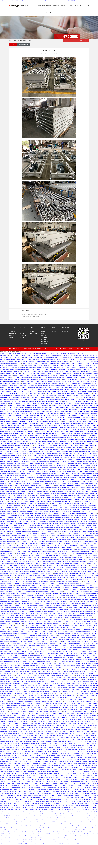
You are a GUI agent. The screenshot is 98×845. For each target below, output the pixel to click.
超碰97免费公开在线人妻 (17, 415)
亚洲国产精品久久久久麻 (87, 603)
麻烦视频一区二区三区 (57, 445)
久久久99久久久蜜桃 (4, 567)
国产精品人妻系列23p (30, 447)
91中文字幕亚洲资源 (38, 477)
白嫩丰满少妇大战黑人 (88, 721)
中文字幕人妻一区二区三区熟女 (42, 469)
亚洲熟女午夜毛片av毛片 (65, 601)
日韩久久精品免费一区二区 (39, 457)
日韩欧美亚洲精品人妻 (25, 669)
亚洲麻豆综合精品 (17, 371)
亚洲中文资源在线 (78, 645)
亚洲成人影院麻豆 (12, 405)
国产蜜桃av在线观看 (65, 439)
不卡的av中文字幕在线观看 (77, 429)
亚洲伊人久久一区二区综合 (45, 417)
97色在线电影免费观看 (63, 501)
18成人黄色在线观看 (30, 361)
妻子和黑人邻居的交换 (33, 571)
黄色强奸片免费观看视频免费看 (47, 581)
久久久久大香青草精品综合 (46, 703)
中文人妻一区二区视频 (83, 597)
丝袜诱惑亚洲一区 (21, 367)
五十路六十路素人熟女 (13, 567)
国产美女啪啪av (43, 675)
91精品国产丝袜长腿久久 (14, 579)
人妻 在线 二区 (71, 375)
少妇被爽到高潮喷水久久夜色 (58, 587)
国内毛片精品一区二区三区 (35, 405)
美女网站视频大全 (78, 661)
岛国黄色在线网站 (61, 629)
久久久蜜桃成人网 (88, 629)
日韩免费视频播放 (48, 415)
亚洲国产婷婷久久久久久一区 (23, 405)
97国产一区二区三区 (7, 509)
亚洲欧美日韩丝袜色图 (26, 719)
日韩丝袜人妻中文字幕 (10, 577)
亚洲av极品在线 (67, 361)
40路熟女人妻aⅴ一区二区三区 (39, 613)
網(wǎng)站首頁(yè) (41, 9)
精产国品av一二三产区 (65, 389)
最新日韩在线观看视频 (85, 619)
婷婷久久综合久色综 (20, 439)
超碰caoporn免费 (65, 641)
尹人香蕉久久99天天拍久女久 (73, 667)
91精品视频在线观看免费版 (42, 395)
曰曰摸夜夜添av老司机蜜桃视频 (84, 621)
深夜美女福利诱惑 (37, 533)
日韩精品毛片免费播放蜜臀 (33, 459)
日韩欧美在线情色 (49, 577)
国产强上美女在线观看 (9, 401)
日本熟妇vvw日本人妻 (72, 607)
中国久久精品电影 (63, 539)
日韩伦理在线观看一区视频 (9, 467)
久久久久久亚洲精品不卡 (80, 727)
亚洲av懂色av (63, 437)
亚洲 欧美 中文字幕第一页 (90, 493)
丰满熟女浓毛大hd (11, 599)
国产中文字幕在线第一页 (92, 375)
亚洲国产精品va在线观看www (47, 567)
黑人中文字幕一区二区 (58, 567)
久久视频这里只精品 (48, 705)
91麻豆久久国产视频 (72, 381)
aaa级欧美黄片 (32, 379)
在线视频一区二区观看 (87, 393)
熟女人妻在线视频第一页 (72, 653)
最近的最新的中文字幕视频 (87, 601)
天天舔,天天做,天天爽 (15, 373)
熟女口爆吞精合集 (50, 555)
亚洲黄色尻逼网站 (89, 367)
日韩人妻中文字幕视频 (19, 581)
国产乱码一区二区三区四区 (58, 481)
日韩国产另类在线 (63, 403)
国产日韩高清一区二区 (78, 369)
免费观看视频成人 (89, 583)
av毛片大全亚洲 (7, 473)
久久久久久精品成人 (69, 625)
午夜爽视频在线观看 (39, 609)
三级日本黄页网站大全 (35, 565)
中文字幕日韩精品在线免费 (7, 359)
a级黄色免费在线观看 (80, 449)
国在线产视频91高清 (46, 489)
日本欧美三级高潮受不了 (22, 737)
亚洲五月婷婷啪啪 (5, 493)
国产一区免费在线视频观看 (14, 403)
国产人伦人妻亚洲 (17, 491)
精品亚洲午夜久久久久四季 (72, 561)
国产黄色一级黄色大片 (73, 743)
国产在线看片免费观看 (86, 525)
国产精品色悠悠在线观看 (61, 745)
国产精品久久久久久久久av (78, 629)
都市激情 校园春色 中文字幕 (63, 575)
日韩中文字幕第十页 (39, 437)
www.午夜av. (78, 389)
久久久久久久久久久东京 (65, 585)
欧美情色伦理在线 (37, 531)
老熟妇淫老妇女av (51, 401)
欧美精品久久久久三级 (80, 495)
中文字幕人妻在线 (79, 391)
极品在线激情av (88, 463)
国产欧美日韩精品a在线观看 (49, 377)
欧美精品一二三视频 (87, 643)
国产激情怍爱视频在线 (81, 575)
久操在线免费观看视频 (19, 369)
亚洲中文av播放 (20, 481)
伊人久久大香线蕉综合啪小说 (26, 621)
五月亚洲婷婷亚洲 (74, 397)
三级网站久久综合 (58, 611)
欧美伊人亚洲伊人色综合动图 (60, 685)
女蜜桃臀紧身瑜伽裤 (71, 721)
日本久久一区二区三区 (62, 607)
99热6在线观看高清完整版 (18, 427)
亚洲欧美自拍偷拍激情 (45, 405)
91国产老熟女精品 (44, 369)
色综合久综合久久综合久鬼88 (80, 483)
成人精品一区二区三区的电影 (85, 371)
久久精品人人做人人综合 (26, 491)
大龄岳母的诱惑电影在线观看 (68, 479)
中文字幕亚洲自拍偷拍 (93, 413)
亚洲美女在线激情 (63, 477)
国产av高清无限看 (43, 585)
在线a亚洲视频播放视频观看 (31, 595)
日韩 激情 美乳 (66, 611)
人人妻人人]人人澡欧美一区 (87, 665)
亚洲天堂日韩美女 (46, 529)
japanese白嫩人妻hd (92, 415)
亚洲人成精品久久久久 (50, 743)
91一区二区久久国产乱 (9, 499)
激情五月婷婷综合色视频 (19, 703)
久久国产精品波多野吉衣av (18, 475)
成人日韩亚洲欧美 (24, 685)
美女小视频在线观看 (90, 549)
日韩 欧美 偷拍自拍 (32, 411)
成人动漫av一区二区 (24, 443)
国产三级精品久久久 (32, 463)
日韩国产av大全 (17, 379)
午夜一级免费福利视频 (30, 469)
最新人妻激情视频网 (31, 453)
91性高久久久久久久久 (28, 375)
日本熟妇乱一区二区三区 (29, 475)
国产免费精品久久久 (30, 511)
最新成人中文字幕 (90, 743)
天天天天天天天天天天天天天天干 (49, 467)
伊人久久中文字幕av (74, 419)
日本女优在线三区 (77, 541)
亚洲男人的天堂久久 (71, 469)
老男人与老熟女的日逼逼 (70, 715)
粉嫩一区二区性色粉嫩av (43, 385)
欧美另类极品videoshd (40, 431)
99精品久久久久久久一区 (88, 697)
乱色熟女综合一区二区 (61, 395)
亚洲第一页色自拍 (14, 735)
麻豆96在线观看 (86, 365)
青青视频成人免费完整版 (39, 673)
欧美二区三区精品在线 (43, 575)
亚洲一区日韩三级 (25, 409)
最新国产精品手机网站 (69, 499)
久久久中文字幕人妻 (45, 591)
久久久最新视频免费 (41, 399)
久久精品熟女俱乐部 (80, 367)
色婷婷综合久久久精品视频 (27, 531)
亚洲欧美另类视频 (83, 551)
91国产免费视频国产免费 (40, 551)
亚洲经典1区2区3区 (6, 665)
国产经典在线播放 (27, 557)
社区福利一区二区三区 (79, 531)
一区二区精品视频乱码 (18, 391)
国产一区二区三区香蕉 (30, 461)
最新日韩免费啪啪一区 (70, 393)
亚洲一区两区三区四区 (44, 381)
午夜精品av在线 (82, 397)
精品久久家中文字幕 (33, 441)
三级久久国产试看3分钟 (24, 561)
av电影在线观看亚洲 (16, 631)
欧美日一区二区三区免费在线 (16, 537)
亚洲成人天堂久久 (13, 511)
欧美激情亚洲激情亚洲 (77, 571)
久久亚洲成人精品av (26, 371)
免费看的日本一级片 (80, 469)
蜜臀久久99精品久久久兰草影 (18, 509)
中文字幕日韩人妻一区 (43, 435)
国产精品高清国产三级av (40, 627)
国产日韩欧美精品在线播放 (75, 601)
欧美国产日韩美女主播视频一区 (70, 467)
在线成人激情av (55, 593)
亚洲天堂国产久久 (36, 585)
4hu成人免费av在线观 (92, 529)
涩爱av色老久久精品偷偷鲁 (43, 451)
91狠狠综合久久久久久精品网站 (21, 689)
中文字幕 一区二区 (9, 741)
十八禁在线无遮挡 (61, 499)
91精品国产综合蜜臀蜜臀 (54, 381)
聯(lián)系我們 (85, 5)
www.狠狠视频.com (12, 615)
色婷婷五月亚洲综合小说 (39, 541)
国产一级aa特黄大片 (56, 721)
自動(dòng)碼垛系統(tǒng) (46, 337)
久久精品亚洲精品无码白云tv (19, 523)
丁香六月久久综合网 (25, 707)
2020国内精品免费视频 (47, 357)
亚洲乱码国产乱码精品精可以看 (17, 613)
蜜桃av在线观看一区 (31, 437)
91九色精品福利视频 (48, 649)
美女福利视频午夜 (59, 603)
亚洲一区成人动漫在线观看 (15, 535)
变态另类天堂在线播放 (82, 557)
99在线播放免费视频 (63, 411)
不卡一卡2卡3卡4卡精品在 (25, 671)
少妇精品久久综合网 (80, 437)
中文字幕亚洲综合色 (76, 565)
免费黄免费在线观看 (51, 359)
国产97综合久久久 (92, 401)
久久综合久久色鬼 (83, 405)
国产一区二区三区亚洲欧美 (76, 673)
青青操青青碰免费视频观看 (33, 659)
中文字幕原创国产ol (80, 493)
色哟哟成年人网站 (3, 377)
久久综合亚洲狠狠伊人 (80, 447)
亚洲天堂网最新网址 (28, 741)
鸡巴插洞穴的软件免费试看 (73, 539)
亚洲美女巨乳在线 (34, 631)
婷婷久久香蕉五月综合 (41, 569)
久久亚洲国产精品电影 (48, 367)
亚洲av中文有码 (64, 375)
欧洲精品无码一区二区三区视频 (22, 493)
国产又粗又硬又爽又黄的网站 (65, 405)
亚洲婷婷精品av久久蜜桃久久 (8, 625)
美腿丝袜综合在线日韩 (67, 581)
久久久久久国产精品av (30, 563)
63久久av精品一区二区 (71, 363)
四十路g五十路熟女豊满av (9, 489)
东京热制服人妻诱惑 (69, 485)
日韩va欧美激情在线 (61, 551)
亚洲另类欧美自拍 (18, 667)
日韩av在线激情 (40, 691)
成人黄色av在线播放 (71, 745)
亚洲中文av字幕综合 (48, 375)
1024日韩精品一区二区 (92, 513)
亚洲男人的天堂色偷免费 (10, 487)
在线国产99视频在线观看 (22, 431)
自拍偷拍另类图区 (12, 501)
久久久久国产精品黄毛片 (25, 377)
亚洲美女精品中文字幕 (14, 459)
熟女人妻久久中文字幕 (56, 693)
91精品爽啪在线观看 (86, 357)
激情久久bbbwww (66, 647)
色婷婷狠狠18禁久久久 (17, 397)
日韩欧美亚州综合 (64, 681)
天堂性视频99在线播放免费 (69, 573)
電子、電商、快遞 (44, 341)
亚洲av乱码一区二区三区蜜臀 (57, 427)
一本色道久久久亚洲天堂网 (13, 377)
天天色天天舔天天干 (25, 373)
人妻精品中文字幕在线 (72, 599)
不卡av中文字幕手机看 (90, 385)
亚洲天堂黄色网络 (88, 473)
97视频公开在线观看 (21, 447)
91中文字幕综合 (25, 701)
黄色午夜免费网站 (10, 703)
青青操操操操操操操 (18, 505)
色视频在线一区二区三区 (82, 415)
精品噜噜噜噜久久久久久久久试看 (79, 707)
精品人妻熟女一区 (15, 433)
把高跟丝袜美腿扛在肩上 (68, 385)
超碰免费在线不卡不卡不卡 (39, 513)
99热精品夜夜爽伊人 (8, 733)
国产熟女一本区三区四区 (25, 421)
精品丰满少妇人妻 (64, 381)
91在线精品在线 (79, 427)
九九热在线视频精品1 (20, 603)
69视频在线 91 (38, 687)
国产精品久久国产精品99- (70, 535)
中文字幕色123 (90, 483)
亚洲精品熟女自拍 (14, 471)
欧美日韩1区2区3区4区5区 (75, 509)
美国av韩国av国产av (28, 369)
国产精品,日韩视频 (5, 679)
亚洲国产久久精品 (42, 571)
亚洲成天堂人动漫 (41, 685)
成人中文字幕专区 (44, 565)
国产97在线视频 (8, 631)
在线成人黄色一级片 (9, 477)
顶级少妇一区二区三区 (27, 721)
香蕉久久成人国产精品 (61, 483)
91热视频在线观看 (25, 419)
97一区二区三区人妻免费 (52, 355)
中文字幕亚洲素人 (38, 619)
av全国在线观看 (4, 431)
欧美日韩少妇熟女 (70, 537)
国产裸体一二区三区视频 (83, 559)
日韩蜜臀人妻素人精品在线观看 (89, 453)
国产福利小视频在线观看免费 (57, 491)
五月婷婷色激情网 (86, 379)
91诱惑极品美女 (61, 597)
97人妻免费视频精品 (15, 421)
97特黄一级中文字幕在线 (69, 365)
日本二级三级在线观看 (74, 359)
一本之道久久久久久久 (57, 357)
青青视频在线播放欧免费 (18, 733)
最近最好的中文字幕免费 (72, 377)
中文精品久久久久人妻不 (53, 411)
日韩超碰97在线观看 (82, 647)
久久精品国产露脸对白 (33, 465)
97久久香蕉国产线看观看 (53, 559)
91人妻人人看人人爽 (11, 623)
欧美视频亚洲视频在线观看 (8, 583)
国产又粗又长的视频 (62, 599)
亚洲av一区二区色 (54, 537)
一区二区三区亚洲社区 (14, 451)
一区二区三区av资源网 (58, 391)
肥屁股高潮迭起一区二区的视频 (62, 471)
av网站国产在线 (67, 487)
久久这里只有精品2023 (92, 405)
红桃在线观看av (25, 559)
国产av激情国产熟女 (31, 495)
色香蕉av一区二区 (61, 621)
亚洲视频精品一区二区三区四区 (24, 565)
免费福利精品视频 (54, 405)
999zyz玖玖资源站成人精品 (45, 387)
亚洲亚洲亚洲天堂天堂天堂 (66, 435)
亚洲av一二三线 (83, 425)
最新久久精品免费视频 (43, 539)
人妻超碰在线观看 (90, 637)
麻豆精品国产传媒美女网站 (77, 703)
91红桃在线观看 (71, 495)
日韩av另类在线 (76, 455)
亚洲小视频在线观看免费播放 (39, 391)
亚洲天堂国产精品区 (46, 383)
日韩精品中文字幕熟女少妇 (86, 487)
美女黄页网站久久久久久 (72, 461)
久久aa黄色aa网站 (54, 621)
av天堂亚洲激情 (90, 595)
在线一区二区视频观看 (40, 709)
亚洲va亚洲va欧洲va (52, 395)
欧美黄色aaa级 (6, 367)
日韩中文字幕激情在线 (65, 387)
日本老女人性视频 (16, 435)
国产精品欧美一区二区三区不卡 (51, 495)
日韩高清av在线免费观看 (46, 697)
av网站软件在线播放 (17, 381)
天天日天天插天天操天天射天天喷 (21, 465)
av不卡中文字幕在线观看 (19, 587)
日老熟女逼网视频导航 (32, 685)
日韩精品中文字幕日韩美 (40, 447)
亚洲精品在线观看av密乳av (67, 357)
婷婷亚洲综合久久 (74, 687)
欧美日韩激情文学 (60, 467)
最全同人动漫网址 (47, 733)
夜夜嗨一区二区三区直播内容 (78, 505)
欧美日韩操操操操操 (21, 511)
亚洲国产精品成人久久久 (29, 429)
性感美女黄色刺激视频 (32, 691)
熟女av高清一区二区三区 (28, 415)
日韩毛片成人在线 (70, 483)
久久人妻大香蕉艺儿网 (70, 437)
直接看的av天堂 (84, 615)
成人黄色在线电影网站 (67, 457)
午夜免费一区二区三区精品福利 (71, 587)
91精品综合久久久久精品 (41, 563)
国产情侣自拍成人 (39, 439)
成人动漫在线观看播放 (58, 361)
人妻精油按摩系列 (32, 443)
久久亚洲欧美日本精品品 (33, 643)
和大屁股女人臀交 (69, 369)
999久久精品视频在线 (50, 603)
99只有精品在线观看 (54, 403)
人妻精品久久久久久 (26, 521)
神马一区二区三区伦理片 (19, 393)
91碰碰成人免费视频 (21, 455)
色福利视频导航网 (16, 395)
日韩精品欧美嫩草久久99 (5, 515)
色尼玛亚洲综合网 (71, 609)
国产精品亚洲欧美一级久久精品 (14, 483)
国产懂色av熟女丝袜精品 (68, 709)
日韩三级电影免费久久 (71, 493)
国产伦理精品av (84, 421)
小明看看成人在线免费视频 (7, 381)
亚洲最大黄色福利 (62, 493)
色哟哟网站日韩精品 (18, 423)
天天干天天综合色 (8, 383)
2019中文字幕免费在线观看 (36, 433)
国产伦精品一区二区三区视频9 (82, 363)
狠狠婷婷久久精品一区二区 (66, 649)
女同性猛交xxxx (86, 715)
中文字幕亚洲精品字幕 (16, 541)
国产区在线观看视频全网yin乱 (17, 445)
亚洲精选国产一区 (11, 503)
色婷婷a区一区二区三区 (30, 523)
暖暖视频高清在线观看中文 (30, 569)
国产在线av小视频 (25, 417)
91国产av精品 (26, 605)
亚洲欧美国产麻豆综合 (20, 695)
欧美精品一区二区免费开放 (45, 373)
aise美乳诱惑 (32, 497)
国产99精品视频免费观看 (47, 481)
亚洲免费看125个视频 (4, 683)
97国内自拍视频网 (26, 407)
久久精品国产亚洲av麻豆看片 (46, 693)
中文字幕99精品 (57, 631)
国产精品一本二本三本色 (65, 423)
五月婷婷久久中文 (16, 653)
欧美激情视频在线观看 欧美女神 (25, 633)
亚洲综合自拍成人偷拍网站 (7, 365)
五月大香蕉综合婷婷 (5, 671)
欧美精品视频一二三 (90, 381)
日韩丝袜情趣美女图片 (16, 719)
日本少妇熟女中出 (12, 481)
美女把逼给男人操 (91, 563)
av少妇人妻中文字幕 (77, 685)
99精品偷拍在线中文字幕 (51, 551)
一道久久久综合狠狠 (36, 593)
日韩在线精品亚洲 (16, 389)
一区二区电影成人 (34, 363)
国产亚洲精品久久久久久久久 (80, 485)
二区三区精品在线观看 (60, 571)
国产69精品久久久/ (52, 557)
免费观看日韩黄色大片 (28, 589)
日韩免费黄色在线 (82, 687)
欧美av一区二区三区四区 (53, 371)
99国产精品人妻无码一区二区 (43, 681)
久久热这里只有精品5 (74, 373)
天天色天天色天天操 (87, 369)
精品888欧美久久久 (57, 505)
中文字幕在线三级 (31, 607)
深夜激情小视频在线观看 (82, 423)
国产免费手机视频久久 (20, 569)
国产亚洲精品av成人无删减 (15, 409)
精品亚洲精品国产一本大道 (11, 507)
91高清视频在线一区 (90, 527)
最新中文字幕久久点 (28, 573)
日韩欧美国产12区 (65, 519)
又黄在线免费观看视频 (65, 373)
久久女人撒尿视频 (52, 487)
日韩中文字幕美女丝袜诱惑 (61, 613)
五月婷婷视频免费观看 (40, 461)
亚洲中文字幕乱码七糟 (4, 451)
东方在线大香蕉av (35, 693)
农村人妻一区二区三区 (61, 545)
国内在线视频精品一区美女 (69, 567)
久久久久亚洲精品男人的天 (18, 595)
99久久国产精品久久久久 (88, 543)
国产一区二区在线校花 (20, 543)
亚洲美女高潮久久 (11, 597)
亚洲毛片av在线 (76, 677)
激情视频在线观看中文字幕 (24, 725)
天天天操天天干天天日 (82, 545)
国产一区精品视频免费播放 (69, 391)
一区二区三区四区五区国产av (60, 667)
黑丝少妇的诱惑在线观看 (50, 745)
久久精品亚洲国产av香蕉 (18, 527)
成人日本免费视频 (19, 597)
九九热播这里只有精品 (20, 489)
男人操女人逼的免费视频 (30, 611)
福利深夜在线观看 (79, 393)
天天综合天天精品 (39, 453)
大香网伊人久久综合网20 (80, 527)
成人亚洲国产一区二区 (65, 451)
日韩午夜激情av (30, 553)
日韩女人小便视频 (7, 373)
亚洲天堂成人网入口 (75, 425)
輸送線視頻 (78, 5)
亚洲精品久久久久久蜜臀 (8, 713)
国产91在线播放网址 (34, 539)
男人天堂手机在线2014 (15, 413)
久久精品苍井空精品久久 (18, 741)
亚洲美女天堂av (89, 687)
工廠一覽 (11, 337)
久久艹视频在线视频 (54, 527)
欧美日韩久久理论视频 (58, 407)
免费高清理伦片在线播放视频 (14, 669)
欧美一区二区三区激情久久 (60, 461)
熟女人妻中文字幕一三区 (63, 637)
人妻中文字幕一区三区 (16, 383)
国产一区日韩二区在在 (48, 379)
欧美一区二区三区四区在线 (53, 441)
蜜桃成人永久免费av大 (53, 713)
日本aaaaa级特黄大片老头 (65, 441)
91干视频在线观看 (47, 439)
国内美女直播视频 (50, 595)
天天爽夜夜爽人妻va (83, 539)
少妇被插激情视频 (36, 703)
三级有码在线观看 (5, 511)
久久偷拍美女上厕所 (78, 357)
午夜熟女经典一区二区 (78, 503)
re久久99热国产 (21, 525)
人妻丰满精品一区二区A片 (50, 431)
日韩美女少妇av (91, 439)
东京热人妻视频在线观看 (37, 481)
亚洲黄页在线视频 (12, 643)
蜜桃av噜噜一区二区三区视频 (41, 731)
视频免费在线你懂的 (91, 667)
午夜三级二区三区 (20, 501)
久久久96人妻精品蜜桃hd (84, 431)
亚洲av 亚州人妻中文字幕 (51, 525)
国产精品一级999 (52, 365)
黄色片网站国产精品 (56, 439)
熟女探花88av (29, 529)
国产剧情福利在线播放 (7, 475)
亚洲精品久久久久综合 (17, 365)
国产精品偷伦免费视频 (68, 541)
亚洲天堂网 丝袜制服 (61, 363)
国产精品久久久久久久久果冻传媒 (87, 359)
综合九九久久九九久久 (83, 361)
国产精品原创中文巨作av (90, 723)
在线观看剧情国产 (56, 437)
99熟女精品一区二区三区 (50, 639)
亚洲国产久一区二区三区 (82, 439)
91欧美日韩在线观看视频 (5, 555)
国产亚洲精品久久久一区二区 (29, 625)
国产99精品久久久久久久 (55, 681)
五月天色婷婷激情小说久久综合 (33, 679)
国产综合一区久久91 (40, 639)
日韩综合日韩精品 (50, 361)
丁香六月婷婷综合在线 (20, 577)
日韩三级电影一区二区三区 (37, 633)
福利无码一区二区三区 (48, 505)
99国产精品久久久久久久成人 (42, 699)
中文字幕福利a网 (57, 519)
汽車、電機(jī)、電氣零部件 (46, 339)
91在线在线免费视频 (56, 387)
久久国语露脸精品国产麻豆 (49, 397)
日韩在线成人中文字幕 (16, 417)
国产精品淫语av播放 (77, 421)
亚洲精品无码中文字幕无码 (78, 511)
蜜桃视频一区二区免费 (37, 479)
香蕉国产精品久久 (50, 521)
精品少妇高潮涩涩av (27, 519)
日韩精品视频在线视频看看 (80, 459)
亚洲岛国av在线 (5, 635)
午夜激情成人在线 (10, 391)
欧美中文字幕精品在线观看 (65, 679)
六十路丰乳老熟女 (45, 739)
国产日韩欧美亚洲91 (31, 711)
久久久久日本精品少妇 (9, 437)
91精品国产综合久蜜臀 (65, 657)
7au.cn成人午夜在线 (76, 619)
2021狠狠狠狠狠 (45, 687)
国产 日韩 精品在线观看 (61, 683)
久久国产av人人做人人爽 (30, 729)
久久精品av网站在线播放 (19, 425)
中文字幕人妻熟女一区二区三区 (91, 553)
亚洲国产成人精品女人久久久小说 (78, 717)
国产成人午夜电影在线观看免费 (77, 569)
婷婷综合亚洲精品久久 (16, 657)
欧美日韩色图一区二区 (51, 651)
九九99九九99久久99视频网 (83, 585)
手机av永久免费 (58, 433)
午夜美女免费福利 (19, 599)
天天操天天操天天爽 (11, 399)
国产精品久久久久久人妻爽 (42, 411)
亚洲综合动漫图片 (56, 409)
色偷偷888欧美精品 (46, 491)
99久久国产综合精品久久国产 (89, 417)
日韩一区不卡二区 (72, 637)
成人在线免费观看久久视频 (32, 451)
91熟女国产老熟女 (93, 383)
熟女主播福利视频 (72, 575)
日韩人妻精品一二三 (11, 553)
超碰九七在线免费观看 (10, 543)
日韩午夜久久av (56, 449)
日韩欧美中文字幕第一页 (18, 589)
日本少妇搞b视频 (83, 521)
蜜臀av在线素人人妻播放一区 (47, 425)
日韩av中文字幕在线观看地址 (37, 421)
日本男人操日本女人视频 (72, 545)
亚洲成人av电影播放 (66, 433)
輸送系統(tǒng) (23, 333)
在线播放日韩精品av (49, 391)
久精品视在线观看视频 (34, 381)
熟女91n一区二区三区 (59, 719)
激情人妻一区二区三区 (27, 537)
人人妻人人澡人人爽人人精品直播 (11, 639)
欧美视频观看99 (81, 467)
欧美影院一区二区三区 (61, 729)
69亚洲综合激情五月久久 (22, 463)
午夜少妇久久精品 (64, 449)
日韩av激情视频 (29, 487)
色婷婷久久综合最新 (31, 705)
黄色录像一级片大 (50, 677)
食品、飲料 (43, 335)
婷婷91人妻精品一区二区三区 (19, 359)
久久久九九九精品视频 (62, 635)
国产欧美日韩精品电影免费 (49, 609)
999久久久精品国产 (29, 583)
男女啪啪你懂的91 (73, 641)
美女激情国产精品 (9, 491)
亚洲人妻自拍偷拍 (25, 381)
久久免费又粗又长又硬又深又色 (18, 461)
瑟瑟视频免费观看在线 (85, 395)
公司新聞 (29, 40)
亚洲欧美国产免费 (28, 613)
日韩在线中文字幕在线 (35, 387)
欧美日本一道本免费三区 (70, 675)
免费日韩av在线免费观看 (70, 583)
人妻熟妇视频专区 (58, 563)
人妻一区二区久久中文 (43, 499)
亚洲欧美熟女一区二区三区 (29, 449)
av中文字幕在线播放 (67, 491)
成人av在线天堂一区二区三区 (25, 677)
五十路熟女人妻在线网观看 (36, 407)
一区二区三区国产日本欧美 (13, 627)
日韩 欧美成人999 (60, 487)
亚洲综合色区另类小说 (18, 375)
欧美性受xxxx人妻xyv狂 (16, 555)
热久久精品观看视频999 (11, 439)
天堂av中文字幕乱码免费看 (45, 427)
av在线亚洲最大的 (29, 455)
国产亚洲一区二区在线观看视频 (66, 417)
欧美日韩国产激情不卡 (85, 465)
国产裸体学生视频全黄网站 (35, 409)
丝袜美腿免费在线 (78, 365)
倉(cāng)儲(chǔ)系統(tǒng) (25, 335)
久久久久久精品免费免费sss (16, 497)
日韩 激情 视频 (69, 629)
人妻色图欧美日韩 (50, 497)
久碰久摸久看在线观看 (36, 567)
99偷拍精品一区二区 (57, 641)
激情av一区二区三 (70, 531)
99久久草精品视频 (73, 439)
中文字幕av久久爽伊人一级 (24, 433)
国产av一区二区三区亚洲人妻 (40, 553)
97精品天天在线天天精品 (45, 503)
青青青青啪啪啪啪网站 (91, 707)
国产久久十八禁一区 (43, 401)
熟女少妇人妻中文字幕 (22, 551)
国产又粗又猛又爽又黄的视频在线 (71, 591)
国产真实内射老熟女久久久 (55, 643)
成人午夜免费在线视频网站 (56, 479)
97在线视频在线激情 (67, 707)
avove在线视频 (52, 385)
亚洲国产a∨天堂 (56, 389)
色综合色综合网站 (82, 419)
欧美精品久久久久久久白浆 (54, 463)
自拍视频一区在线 (89, 457)
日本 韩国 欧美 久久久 (90, 447)
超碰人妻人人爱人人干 (16, 593)
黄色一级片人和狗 (39, 523)
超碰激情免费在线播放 (30, 367)
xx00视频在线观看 (55, 697)
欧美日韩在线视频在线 (86, 649)
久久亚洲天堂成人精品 (68, 669)
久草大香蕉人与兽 (55, 417)
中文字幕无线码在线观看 (76, 401)
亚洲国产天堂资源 (5, 539)
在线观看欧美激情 (36, 721)
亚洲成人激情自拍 (56, 657)
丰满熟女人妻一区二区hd (51, 729)
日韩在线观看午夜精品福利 (88, 471)
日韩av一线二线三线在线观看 (77, 441)
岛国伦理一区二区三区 (23, 471)
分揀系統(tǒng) (23, 337)
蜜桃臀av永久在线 (51, 531)
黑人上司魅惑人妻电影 (59, 569)
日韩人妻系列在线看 (45, 679)
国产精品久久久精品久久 (34, 417)
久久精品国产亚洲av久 (83, 513)
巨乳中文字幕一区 (27, 481)
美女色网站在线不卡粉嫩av (40, 651)
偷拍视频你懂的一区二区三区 (51, 413)
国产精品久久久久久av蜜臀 (70, 367)
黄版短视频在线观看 (37, 589)
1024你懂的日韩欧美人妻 (43, 441)
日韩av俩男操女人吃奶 (11, 715)
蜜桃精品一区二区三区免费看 (48, 433)
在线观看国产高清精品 (10, 513)
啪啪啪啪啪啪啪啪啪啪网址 (53, 477)
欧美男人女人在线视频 (18, 449)
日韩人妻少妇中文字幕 (75, 387)
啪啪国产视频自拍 (54, 735)
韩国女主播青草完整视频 (16, 419)
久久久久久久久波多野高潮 (61, 609)
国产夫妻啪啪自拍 (61, 459)
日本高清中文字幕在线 (7, 389)
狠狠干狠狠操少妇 (34, 521)
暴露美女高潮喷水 (53, 739)
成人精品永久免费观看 (17, 407)
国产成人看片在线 (50, 569)
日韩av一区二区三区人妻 (7, 397)
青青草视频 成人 (70, 503)
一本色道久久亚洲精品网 (80, 631)
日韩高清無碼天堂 (9, 559)
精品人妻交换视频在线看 (77, 379)
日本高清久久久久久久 (40, 625)
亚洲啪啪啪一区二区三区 (26, 593)
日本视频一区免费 (58, 521)
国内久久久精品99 (54, 529)
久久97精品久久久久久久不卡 (56, 645)
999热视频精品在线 (34, 605)
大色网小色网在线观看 (34, 403)
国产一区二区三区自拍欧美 (89, 391)
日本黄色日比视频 (8, 395)
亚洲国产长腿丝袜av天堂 (92, 713)
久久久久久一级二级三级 (74, 711)
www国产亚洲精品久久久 (87, 661)
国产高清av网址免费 (33, 701)
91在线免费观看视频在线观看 (39, 583)
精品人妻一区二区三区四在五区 (63, 419)
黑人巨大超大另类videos (9, 393)
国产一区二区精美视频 (34, 419)
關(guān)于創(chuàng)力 (49, 9)
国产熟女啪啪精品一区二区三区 (89, 737)
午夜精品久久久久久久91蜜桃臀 (33, 503)
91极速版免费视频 (82, 451)
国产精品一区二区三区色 (44, 403)
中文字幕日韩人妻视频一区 (84, 741)
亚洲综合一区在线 (31, 551)
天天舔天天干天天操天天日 (53, 515)
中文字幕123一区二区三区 (77, 697)
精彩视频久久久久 (5, 729)
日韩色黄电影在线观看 (57, 453)
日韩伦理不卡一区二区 (75, 487)
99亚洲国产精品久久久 (33, 435)
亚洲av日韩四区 (46, 645)
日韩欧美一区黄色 (49, 685)
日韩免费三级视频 (35, 675)
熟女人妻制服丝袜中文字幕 (74, 383)
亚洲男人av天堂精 (40, 587)
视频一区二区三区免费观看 (55, 429)
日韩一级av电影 (55, 501)
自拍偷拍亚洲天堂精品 (49, 535)
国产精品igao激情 (24, 535)
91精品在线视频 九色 (66, 673)
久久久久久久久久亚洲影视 (31, 359)
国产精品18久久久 (76, 663)
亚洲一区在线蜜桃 (38, 511)
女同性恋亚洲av (57, 399)
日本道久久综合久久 (76, 691)
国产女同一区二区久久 (28, 445)
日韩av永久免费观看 (36, 697)
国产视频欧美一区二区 (85, 691)
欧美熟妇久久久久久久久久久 (26, 745)
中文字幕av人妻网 (21, 729)
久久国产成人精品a (71, 651)
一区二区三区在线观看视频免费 (55, 443)
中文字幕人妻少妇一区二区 (90, 717)
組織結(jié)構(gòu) (12, 333)
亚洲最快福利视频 (31, 431)
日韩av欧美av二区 (88, 469)
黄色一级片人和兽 (10, 369)
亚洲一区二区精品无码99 (83, 413)
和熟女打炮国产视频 (86, 523)
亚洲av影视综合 (46, 421)
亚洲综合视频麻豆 (62, 469)
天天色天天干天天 (23, 627)
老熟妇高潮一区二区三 (86, 445)
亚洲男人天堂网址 (37, 581)
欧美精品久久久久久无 (20, 399)
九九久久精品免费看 (81, 381)
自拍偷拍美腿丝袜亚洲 (68, 525)
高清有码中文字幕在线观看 (60, 377)
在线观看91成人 (93, 407)
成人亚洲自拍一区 (77, 623)
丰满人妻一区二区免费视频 (71, 415)
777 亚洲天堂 (25, 499)
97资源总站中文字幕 (49, 513)
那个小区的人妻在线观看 (33, 689)
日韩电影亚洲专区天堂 (12, 709)
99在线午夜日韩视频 (4, 643)
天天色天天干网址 (52, 545)
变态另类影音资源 (61, 517)
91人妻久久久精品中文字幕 (54, 687)
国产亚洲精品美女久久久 (12, 361)
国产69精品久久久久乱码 (43, 707)
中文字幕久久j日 (60, 365)
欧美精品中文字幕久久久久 (70, 589)
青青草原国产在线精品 (84, 355)
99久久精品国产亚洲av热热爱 (7, 379)
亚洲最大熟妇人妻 (73, 507)
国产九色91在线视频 (62, 713)
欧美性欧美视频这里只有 (30, 439)
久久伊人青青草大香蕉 (13, 355)
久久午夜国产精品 (90, 699)
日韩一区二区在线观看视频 (38, 599)
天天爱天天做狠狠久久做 (31, 635)
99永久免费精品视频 (92, 423)
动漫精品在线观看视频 (50, 461)
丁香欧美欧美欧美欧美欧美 (28, 667)
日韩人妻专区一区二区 (37, 529)
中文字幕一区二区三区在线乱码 (35, 467)
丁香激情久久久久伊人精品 (57, 523)
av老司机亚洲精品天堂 (57, 379)
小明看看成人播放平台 (69, 517)
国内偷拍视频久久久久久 (77, 581)
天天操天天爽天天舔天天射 (49, 719)
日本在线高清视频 (61, 369)
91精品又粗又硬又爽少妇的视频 (40, 483)
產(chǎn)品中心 (56, 5)
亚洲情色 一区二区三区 (66, 429)
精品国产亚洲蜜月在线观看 (79, 385)
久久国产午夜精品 (43, 419)
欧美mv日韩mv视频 (16, 659)
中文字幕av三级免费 (93, 409)
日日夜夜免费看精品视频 (36, 549)
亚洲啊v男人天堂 (61, 355)
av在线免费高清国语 (66, 555)
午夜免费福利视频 (28, 425)
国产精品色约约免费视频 (29, 609)
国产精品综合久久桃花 (59, 425)
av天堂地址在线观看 (24, 395)
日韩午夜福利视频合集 (81, 547)
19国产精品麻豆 (32, 555)
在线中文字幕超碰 (87, 429)
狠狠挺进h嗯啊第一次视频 (59, 589)
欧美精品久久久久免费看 (37, 491)
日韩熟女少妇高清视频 (84, 387)
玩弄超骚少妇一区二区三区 (8, 645)
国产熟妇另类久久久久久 (62, 431)
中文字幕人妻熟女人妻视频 (68, 603)
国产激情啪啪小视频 (79, 517)
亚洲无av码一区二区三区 (59, 367)
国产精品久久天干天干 (91, 589)
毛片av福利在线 (68, 619)
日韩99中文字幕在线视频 (9, 457)
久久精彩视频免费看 (91, 521)
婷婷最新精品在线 (69, 665)
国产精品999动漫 (3, 385)
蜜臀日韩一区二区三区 (81, 535)
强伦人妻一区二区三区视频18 (39, 641)
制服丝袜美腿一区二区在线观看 (59, 695)
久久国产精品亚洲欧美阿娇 (64, 515)
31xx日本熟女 (66, 743)
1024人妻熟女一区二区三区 (60, 561)
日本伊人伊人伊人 (32, 413)
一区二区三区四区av (47, 453)
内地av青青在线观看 (29, 513)
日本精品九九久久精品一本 (39, 577)
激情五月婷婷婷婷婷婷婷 (28, 673)
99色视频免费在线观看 (11, 737)
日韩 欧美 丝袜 (36, 741)
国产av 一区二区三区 (43, 517)
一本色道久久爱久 (19, 429)
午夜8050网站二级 (22, 563)
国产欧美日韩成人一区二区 (27, 541)
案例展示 (71, 5)
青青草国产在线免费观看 (53, 475)
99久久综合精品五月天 (40, 495)
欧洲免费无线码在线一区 (8, 375)
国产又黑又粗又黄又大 (87, 427)
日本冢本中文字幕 (59, 541)
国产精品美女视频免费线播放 (10, 441)
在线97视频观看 (10, 449)
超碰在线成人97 (28, 615)
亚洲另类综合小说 (69, 677)
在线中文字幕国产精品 (40, 449)
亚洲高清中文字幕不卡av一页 (36, 669)
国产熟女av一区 (59, 397)
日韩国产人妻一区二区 (38, 653)
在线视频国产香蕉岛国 (14, 743)
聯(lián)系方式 (65, 331)
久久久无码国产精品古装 (81, 651)
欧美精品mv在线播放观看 (83, 611)
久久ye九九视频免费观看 (36, 473)
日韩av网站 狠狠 (86, 679)
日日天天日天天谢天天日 (43, 465)
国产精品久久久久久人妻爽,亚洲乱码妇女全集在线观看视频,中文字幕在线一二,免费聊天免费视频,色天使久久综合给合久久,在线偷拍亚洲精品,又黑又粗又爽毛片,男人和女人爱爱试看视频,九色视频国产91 (41, 0)
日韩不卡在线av (52, 699)
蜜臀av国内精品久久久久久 (47, 407)
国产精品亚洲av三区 (80, 403)
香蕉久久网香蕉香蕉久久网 (72, 513)
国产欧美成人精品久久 (45, 533)
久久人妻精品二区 (23, 705)
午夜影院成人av (5, 519)
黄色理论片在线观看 (39, 367)
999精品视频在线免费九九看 (91, 397)
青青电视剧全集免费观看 (52, 597)
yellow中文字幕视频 (17, 521)
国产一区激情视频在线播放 (53, 585)
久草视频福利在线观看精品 (20, 437)
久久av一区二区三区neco (23, 507)
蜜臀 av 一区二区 (84, 409)
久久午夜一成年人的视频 (8, 681)
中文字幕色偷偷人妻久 (58, 709)
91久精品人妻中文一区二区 (18, 479)
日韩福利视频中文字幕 (49, 667)
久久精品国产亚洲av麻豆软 (24, 545)
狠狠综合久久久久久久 (91, 547)
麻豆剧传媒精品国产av (8, 371)
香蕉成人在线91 (60, 525)
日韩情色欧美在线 (48, 673)
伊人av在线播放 (49, 711)
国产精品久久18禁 (9, 595)
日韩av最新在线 (85, 571)
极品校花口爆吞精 (23, 459)
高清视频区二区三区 (29, 393)
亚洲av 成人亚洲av (56, 375)
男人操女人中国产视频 (15, 665)
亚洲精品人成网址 (6, 471)
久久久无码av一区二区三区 (53, 507)
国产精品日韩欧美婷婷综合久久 (29, 365)
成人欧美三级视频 (72, 501)
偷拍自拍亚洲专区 (31, 485)
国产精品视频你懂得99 (19, 727)
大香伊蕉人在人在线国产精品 (37, 389)
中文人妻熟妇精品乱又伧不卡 (7, 465)
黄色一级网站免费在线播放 (10, 447)
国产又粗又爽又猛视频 (9, 423)
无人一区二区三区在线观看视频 (25, 517)
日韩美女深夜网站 (44, 545)
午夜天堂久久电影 (10, 573)
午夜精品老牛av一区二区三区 (67, 511)
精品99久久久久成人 (37, 489)
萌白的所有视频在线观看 (25, 389)
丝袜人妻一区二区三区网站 (29, 731)
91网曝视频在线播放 (47, 523)
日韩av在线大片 (19, 515)
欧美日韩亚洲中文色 (72, 529)
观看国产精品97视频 (39, 429)
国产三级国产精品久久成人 (67, 633)
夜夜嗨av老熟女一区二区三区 (37, 719)
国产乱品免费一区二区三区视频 (75, 471)
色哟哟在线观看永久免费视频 (36, 377)
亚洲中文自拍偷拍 (54, 503)
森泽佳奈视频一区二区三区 (47, 589)
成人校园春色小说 (76, 521)
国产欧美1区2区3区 (66, 445)
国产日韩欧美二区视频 (20, 487)
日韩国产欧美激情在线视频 (86, 519)
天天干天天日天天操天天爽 (83, 507)
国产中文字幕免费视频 (6, 421)
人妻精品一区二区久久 (16, 363)
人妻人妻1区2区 (20, 609)
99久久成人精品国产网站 (80, 399)
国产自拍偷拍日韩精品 (42, 359)
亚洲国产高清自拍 (80, 641)
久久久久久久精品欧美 (81, 589)
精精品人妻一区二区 (55, 601)
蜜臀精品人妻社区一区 (37, 357)
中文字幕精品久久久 (4, 355)
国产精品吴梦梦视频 (46, 537)
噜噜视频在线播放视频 (15, 473)
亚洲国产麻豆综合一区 (33, 559)
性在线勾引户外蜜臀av (76, 497)
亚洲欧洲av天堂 (73, 423)
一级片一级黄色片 (7, 705)
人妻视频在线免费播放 (53, 469)
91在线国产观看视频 (53, 369)
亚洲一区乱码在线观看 (52, 637)
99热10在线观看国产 (13, 575)
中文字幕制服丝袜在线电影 (59, 393)
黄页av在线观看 (58, 633)
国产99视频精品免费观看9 (39, 393)
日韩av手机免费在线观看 (92, 587)
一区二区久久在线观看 (18, 557)
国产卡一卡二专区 (59, 743)
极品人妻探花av (43, 725)
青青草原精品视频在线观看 (38, 573)
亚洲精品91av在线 (71, 613)
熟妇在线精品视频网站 (63, 495)
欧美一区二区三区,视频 (33, 507)
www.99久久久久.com (80, 627)
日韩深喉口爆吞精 (64, 631)
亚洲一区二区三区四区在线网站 (37, 397)
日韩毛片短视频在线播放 (12, 565)
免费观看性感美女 (21, 361)
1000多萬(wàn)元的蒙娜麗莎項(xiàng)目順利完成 (36, 314)
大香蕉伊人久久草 (3, 599)
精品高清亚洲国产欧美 (78, 617)
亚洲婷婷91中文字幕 (86, 729)
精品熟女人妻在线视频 (12, 607)
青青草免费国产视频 (81, 461)
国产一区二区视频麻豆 (25, 631)
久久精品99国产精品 (24, 435)
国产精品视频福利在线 (16, 531)
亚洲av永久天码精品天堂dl (67, 489)
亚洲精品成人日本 (46, 479)
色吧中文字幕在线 (29, 489)
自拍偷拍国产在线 (20, 651)
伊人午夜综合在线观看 (71, 579)
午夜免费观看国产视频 (11, 463)
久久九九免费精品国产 (25, 739)
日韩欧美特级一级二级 (60, 661)
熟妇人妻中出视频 (93, 565)
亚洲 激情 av (13, 515)
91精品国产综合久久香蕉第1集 (28, 723)
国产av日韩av (84, 563)
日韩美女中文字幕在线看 (31, 399)
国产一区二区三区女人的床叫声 (72, 355)
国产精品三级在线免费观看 (68, 645)
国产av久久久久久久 (76, 409)
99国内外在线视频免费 (27, 357)
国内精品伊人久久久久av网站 (80, 375)
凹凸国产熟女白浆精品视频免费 (73, 395)
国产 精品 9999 (57, 435)
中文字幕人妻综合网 (36, 591)
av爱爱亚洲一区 (65, 383)
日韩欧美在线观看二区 (28, 457)
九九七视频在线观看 (84, 383)
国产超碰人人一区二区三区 (35, 561)
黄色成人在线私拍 (61, 473)
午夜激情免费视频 (36, 369)
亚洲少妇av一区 (85, 401)
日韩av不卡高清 (59, 359)
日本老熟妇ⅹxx (12, 635)
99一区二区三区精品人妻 (85, 373)
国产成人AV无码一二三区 (25, 549)
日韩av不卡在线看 (92, 515)
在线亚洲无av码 (23, 451)
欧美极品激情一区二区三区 (41, 597)
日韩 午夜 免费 (46, 429)
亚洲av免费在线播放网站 (56, 383)
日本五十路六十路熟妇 (81, 477)
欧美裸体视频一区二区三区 (54, 565)
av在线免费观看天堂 (49, 399)
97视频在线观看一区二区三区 (25, 567)
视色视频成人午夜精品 (4, 409)
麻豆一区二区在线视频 (55, 689)
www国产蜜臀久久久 (28, 599)
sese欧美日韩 (45, 477)
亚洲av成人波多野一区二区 (9, 571)
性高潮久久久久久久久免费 (30, 587)
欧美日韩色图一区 (33, 743)
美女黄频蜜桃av (90, 651)
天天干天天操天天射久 (64, 507)
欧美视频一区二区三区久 (38, 415)
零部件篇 (21, 331)
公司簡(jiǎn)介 (12, 331)
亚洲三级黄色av (23, 485)
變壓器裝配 (43, 333)
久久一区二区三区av (49, 393)
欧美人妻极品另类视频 (67, 421)
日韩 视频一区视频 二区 (73, 559)
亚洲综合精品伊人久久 (65, 533)
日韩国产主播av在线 (7, 611)
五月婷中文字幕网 (49, 449)
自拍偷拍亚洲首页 (35, 557)
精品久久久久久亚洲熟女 (20, 687)
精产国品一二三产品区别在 (42, 443)
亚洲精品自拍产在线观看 (55, 451)
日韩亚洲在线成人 (24, 601)
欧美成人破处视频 (69, 455)
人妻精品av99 (67, 569)
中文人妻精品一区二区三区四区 (50, 635)
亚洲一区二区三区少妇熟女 (67, 671)
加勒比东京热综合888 (71, 403)
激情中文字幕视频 (56, 617)
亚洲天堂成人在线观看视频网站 (71, 597)
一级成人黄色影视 (63, 463)
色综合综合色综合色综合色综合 (31, 575)
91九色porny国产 (22, 355)
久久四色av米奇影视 (46, 623)
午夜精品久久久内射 (18, 499)
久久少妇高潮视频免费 (8, 521)
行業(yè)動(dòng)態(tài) (23, 44)
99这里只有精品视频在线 (90, 437)
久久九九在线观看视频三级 (16, 357)
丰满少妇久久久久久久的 (60, 677)
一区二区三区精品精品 (80, 745)
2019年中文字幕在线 (53, 493)
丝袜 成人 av (72, 389)
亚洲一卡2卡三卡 (34, 385)
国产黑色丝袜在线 (50, 553)
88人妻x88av (51, 435)
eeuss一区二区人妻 (69, 473)
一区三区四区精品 (74, 361)
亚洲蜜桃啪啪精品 (25, 379)
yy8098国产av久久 (29, 695)
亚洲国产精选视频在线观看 (62, 557)
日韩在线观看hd (12, 493)
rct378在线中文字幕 (59, 737)
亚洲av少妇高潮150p (7, 363)
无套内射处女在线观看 (41, 595)
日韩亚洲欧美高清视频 (43, 701)
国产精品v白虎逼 (25, 497)
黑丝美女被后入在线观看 (22, 691)
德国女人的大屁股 (48, 445)
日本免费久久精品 (29, 355)
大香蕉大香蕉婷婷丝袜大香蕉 (73, 683)
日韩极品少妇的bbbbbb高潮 (90, 495)
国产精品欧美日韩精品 (50, 447)
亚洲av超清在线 (21, 575)
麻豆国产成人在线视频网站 (86, 663)
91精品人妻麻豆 (46, 509)
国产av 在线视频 (3, 399)
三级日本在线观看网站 (58, 457)
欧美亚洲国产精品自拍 (84, 635)
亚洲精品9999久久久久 (83, 561)
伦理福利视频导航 (90, 605)
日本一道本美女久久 (19, 457)
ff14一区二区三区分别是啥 (82, 705)
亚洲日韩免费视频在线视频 (40, 361)
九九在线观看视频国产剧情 (57, 605)
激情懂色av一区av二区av (60, 485)
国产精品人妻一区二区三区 (20, 529)
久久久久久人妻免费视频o (76, 555)
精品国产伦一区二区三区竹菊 (27, 483)
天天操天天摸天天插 (57, 717)
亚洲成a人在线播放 (43, 459)
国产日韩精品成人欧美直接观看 (55, 647)
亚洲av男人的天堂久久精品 (16, 661)
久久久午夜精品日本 (28, 391)
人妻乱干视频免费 (72, 449)
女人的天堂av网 (69, 571)
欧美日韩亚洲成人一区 (57, 691)
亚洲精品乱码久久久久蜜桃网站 (58, 415)
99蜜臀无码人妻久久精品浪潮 (15, 533)
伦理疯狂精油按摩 (39, 645)
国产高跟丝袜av (67, 425)
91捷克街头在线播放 (43, 363)
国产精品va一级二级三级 (41, 607)
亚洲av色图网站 (54, 473)
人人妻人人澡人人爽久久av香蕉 (68, 627)
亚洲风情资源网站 (58, 725)
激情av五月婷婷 (68, 497)
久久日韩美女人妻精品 (36, 671)
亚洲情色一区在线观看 (25, 473)
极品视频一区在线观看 (75, 433)
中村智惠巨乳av (89, 477)
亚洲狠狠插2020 (54, 599)
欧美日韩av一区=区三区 (18, 731)
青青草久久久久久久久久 (25, 387)
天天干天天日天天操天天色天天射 (35, 601)
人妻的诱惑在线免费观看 (21, 503)
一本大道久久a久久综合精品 (32, 717)
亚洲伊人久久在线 (74, 451)
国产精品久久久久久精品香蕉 (91, 449)
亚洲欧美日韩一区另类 (78, 417)
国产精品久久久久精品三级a (69, 427)
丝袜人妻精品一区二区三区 (80, 411)
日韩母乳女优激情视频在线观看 (11, 677)
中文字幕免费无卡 (31, 627)
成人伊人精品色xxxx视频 (25, 385)
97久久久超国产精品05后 (25, 683)
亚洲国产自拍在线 (9, 527)
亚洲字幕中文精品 (13, 367)
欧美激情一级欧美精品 (71, 547)
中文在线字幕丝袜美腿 (70, 459)
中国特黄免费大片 (24, 555)
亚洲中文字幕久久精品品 (6, 685)
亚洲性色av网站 (75, 435)
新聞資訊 (24, 40)
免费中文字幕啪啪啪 (56, 373)
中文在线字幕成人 (87, 633)
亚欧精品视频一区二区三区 (46, 409)
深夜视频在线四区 (59, 385)
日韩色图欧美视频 (61, 625)
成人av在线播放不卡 (12, 455)
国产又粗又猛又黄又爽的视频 (79, 457)
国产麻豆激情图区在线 (83, 515)
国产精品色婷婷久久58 (65, 687)
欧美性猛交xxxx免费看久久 (67, 643)
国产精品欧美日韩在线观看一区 (9, 693)
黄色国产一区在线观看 (81, 637)
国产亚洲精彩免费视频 (52, 363)
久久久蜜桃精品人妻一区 (33, 401)
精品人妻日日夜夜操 (46, 621)
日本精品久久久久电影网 (36, 371)
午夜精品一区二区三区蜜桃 (42, 463)
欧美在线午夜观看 (66, 401)
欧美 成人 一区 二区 (9, 557)
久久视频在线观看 (51, 471)
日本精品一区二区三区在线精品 (14, 591)
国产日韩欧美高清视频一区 (23, 539)
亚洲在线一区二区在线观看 (13, 387)
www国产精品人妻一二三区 (59, 455)
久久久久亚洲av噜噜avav (91, 573)
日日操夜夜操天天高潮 (37, 537)
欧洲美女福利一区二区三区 (78, 723)
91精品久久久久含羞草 (6, 721)
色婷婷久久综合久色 (57, 705)
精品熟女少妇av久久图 (23, 663)
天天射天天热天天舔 (12, 453)
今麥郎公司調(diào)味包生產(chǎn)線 (33, 316)
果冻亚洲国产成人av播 (74, 371)
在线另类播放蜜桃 (28, 479)
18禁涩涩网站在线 (74, 585)
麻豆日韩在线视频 (10, 425)
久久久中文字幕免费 (20, 513)
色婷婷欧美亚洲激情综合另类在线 (13, 637)
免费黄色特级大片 (49, 457)
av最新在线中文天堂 (15, 561)
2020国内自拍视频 (7, 433)
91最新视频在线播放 (26, 363)
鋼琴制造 (43, 331)
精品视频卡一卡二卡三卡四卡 (6, 427)
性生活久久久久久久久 (82, 481)
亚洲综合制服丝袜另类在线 (49, 547)
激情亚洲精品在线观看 (48, 389)
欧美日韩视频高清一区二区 (92, 425)
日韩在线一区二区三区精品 (9, 673)
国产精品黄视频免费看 (29, 501)
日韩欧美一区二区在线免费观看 (26, 579)
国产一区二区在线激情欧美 (19, 477)
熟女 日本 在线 (79, 523)
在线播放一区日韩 (76, 491)
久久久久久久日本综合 (43, 559)
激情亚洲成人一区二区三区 (52, 663)
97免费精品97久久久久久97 (46, 593)
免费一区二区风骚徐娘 (92, 551)
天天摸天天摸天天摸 (6, 357)
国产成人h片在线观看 (51, 419)
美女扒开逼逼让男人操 (62, 413)
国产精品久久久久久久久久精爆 (40, 355)
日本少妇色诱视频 (11, 429)
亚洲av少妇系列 (93, 741)
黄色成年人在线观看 (67, 691)
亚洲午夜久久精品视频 (15, 621)
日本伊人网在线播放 (52, 517)
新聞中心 (63, 5)
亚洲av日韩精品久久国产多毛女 (69, 407)
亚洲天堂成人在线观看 (6, 661)
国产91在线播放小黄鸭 (64, 593)
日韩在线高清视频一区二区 (7, 547)
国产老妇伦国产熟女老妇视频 (6, 589)
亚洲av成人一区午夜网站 (70, 727)
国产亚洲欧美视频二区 (88, 503)
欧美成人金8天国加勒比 (35, 373)
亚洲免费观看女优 (8, 653)
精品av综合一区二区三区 (83, 443)
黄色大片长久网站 (55, 423)
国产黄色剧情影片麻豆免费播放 (83, 407)
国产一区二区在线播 (27, 423)
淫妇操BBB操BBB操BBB (38, 375)
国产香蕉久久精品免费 (44, 493)
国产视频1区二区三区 (10, 529)
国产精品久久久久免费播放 (5, 415)
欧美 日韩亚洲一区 (35, 647)
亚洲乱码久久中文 (47, 423)
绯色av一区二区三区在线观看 (11, 525)
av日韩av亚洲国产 (49, 641)
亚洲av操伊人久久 (75, 733)
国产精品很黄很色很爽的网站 (60, 513)
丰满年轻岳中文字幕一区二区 (43, 365)
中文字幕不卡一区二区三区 (71, 621)
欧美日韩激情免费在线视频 (37, 423)
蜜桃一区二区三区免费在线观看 (81, 537)
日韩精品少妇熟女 (61, 739)
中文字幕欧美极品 (5, 609)
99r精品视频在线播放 (72, 463)
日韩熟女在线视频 (31, 649)
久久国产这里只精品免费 (61, 531)
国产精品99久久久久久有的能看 (48, 561)
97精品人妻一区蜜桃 (66, 717)
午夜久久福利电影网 (12, 431)
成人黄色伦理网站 (48, 437)
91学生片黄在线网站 (84, 683)
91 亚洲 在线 (86, 739)
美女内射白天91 (66, 359)
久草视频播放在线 (62, 537)
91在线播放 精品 (62, 543)
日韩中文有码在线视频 (67, 521)
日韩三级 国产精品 (40, 413)
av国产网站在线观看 (76, 615)
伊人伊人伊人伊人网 (85, 565)
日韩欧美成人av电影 (92, 499)
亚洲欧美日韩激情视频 (89, 403)
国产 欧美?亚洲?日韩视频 (29, 525)
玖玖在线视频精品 (81, 377)
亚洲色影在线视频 (46, 601)
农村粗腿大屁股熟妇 (84, 733)
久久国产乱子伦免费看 (80, 593)
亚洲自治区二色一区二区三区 (65, 465)
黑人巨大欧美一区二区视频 (28, 623)
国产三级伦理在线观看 (67, 615)
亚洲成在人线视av (48, 501)
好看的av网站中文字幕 (14, 411)
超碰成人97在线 (72, 593)
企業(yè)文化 (11, 335)
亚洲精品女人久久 (17, 713)
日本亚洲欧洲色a (88, 399)
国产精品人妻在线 (43, 629)
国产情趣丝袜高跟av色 (78, 543)
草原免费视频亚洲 (56, 649)
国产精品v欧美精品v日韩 (66, 733)
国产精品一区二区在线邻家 (41, 471)
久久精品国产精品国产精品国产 (21, 401)
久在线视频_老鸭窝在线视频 (83, 599)
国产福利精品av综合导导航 (68, 577)
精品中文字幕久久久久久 (79, 473)
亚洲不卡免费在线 (66, 397)
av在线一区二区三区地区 (6, 435)
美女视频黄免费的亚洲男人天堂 (10, 551)
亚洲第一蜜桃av (36, 487)
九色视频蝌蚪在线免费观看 (89, 441)
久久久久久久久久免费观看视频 (29, 515)
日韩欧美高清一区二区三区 (80, 577)
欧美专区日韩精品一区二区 (56, 655)
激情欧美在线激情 (29, 577)
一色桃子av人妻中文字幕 (40, 711)
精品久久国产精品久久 (27, 585)
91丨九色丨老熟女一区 (9, 505)
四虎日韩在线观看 (6, 621)
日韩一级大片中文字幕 (92, 481)
